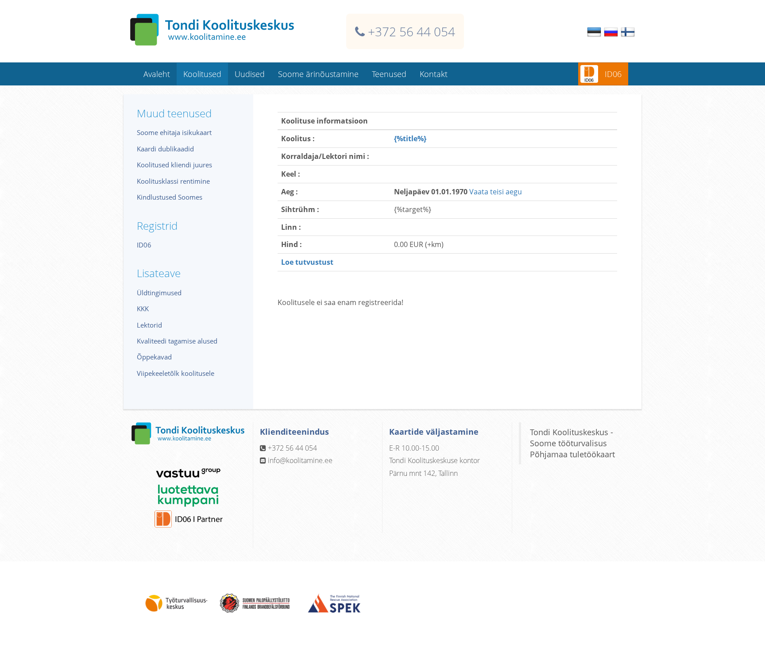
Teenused (389, 74)
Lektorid (149, 325)
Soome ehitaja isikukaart (174, 132)
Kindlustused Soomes (169, 197)
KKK (143, 308)
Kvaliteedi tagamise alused (177, 340)
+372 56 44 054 (411, 31)
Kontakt (434, 74)
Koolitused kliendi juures (174, 164)
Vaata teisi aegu (495, 192)
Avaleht (156, 74)
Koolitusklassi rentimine (173, 181)
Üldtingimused (159, 292)
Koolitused (202, 74)
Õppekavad (154, 356)
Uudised (250, 74)
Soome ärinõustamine (318, 74)
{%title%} (410, 138)
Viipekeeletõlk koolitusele (175, 373)
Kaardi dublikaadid (165, 148)
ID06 (613, 74)
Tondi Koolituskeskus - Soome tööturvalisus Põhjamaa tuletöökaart (572, 443)
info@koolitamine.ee (300, 460)
